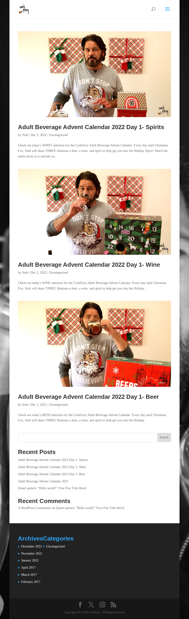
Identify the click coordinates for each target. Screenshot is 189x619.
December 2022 (31, 546)
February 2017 (30, 582)
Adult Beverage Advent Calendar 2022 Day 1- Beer (88, 396)
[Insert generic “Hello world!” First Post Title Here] (52, 488)
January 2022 (29, 560)
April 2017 (28, 567)
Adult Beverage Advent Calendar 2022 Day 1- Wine (89, 264)
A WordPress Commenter (34, 508)
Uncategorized (58, 135)
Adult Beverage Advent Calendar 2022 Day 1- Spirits (91, 127)
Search (164, 437)
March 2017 (29, 574)
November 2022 (31, 553)
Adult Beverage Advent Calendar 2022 (43, 481)
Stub (25, 135)
